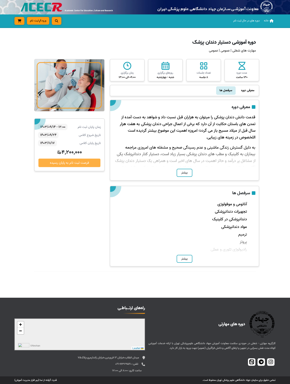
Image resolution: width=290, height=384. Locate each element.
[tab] (248, 90)
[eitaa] (251, 362)
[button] (20, 324)
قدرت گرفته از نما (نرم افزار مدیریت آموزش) (35, 380)
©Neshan (35, 345)
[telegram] (261, 362)
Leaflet (136, 348)
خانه (266, 20)
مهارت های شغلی (244, 50)
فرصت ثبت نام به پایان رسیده (69, 163)
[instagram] (270, 362)
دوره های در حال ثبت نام (246, 20)
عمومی (225, 50)
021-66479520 (123, 364)
